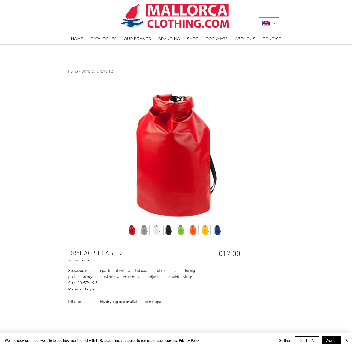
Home (73, 71)
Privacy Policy (189, 340)
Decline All (307, 340)
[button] (103, 38)
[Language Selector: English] (269, 23)
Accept (331, 340)
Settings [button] (285, 340)
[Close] (346, 340)
